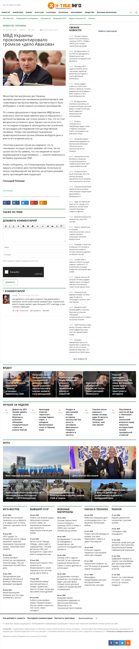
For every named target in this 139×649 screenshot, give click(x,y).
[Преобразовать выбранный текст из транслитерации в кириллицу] (57, 226)
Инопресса (46, 18)
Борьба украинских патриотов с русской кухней (80, 219)
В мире (29, 12)
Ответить (24, 310)
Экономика (76, 12)
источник (8, 190)
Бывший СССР (59, 18)
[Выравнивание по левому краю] (23, 226)
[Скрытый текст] (48, 226)
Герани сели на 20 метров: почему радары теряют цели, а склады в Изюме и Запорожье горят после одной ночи (79, 282)
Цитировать (35, 310)
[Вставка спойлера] (61, 226)
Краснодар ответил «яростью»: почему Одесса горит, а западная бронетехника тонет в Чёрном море (47, 419)
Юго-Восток (8, 18)
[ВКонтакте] (116, 643)
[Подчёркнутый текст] (14, 226)
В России (39, 12)
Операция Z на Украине (27, 18)
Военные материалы (106, 12)
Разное (91, 18)
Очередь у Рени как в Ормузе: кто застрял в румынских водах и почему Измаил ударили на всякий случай (80, 249)
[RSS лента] (128, 643)
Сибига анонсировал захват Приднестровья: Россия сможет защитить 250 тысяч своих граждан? (41, 605)
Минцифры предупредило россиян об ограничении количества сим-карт (95, 581)
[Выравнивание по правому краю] (32, 226)
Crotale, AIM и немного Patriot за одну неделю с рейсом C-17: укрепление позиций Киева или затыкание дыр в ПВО (80, 265)
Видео (7, 367)
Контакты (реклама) (64, 618)
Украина (20, 25)
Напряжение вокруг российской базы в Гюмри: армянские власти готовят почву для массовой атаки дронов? (42, 586)
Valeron (22, 30)
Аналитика (18, 12)
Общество (89, 12)
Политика (63, 12)
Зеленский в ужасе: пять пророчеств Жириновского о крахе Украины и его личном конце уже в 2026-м (41, 567)
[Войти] (136, 12)
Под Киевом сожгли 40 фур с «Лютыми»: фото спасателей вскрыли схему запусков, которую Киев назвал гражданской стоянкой (126, 422)
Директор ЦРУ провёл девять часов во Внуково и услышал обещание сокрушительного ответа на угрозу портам (80, 313)
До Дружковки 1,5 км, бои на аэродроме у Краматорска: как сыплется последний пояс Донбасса (80, 56)
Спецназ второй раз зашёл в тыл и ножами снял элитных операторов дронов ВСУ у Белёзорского (80, 191)
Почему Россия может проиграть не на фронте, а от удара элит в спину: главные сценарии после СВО (14, 522)
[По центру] (28, 226)
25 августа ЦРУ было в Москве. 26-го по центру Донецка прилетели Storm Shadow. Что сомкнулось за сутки (80, 176)
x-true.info (7, 629)
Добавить (10, 282)
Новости (5, 12)
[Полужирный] (6, 226)
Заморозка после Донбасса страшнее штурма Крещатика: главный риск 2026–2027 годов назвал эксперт (79, 161)
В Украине (51, 12)
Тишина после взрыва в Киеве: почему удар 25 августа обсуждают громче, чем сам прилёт (79, 297)
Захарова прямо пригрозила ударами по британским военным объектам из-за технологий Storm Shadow (79, 145)
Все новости (80, 359)
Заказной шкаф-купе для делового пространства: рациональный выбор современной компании (123, 546)
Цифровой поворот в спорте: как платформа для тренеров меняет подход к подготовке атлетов (122, 563)
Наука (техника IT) (77, 18)
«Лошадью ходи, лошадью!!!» (119, 532)
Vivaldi (14, 295)
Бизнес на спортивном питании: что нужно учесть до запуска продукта (122, 581)
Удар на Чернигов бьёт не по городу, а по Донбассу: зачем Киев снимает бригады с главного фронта (79, 206)
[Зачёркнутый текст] (18, 226)
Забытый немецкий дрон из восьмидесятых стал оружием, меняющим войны (96, 521)
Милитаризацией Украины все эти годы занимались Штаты (13, 595)
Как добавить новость (14, 618)
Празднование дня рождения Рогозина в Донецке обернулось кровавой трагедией (13, 580)
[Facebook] (111, 643)
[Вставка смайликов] (37, 226)
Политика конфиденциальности (119, 631)
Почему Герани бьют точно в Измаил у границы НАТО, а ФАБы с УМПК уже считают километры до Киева (79, 41)
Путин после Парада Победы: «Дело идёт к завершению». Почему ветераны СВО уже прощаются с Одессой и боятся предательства (41, 548)
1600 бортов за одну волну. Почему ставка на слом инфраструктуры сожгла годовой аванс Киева (80, 330)
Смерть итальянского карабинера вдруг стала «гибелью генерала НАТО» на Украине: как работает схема (79, 127)
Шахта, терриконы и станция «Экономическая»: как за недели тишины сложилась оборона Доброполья (79, 233)
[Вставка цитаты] (52, 226)
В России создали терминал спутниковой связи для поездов (95, 552)
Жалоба (46, 310)
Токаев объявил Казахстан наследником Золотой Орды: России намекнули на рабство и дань (14, 562)
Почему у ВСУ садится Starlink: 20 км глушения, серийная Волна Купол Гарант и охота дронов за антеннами (78, 72)
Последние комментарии (40, 618)
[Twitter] (122, 643)
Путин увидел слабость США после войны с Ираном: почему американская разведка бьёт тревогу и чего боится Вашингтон (80, 90)
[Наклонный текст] (10, 226)
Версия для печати (50, 30)
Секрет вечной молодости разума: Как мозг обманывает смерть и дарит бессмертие (96, 538)
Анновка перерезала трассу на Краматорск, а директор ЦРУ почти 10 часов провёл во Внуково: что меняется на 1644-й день (79, 346)
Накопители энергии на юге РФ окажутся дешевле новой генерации (96, 566)
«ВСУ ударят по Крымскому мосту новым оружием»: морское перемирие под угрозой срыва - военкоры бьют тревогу (14, 542)
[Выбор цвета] (42, 226)
